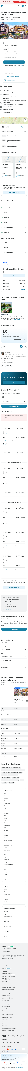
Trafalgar (6, 901)
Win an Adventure (8, 974)
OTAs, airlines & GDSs (7, 1017)
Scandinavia (6, 859)
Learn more (22, 289)
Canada (5, 874)
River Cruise (10, 775)
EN (4, 1035)
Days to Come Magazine (7, 973)
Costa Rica (6, 877)
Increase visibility (6, 997)
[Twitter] (7, 1042)
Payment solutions (6, 995)
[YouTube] (18, 1042)
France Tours (4, 780)
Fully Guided (4, 782)
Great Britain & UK (8, 845)
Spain (5, 869)
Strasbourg (4, 775)
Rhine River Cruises (8, 864)
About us (4, 966)
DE (8, 1035)
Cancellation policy (6, 979)
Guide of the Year (6, 1004)
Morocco (6, 810)
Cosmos (6, 891)
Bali (5, 815)
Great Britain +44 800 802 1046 (9, 1028)
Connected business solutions (8, 987)
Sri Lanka (6, 830)
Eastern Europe (7, 842)
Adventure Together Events (8, 989)
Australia (6, 798)
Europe (5, 800)
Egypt (5, 808)
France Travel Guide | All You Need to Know (11, 767)
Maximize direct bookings (7, 998)
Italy (5, 857)
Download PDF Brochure (13, 76)
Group (21, 780)
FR (17, 1035)
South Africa (6, 813)
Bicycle (5, 914)
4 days (16, 775)
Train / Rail (6, 931)
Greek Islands (7, 850)
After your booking (6, 978)
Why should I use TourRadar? (8, 976)
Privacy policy (5, 66)
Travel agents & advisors (7, 1012)
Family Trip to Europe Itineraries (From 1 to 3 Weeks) (13, 770)
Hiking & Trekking (8, 916)
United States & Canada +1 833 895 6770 (11, 1026)
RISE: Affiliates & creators (7, 1014)
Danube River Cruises (9, 840)
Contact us (4, 1023)
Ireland (5, 854)
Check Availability (14, 406)
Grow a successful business (8, 993)
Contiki (5, 889)
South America (7, 805)
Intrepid (5, 896)
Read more (17, 319)
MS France (7, 433)
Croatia (5, 837)
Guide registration (6, 1006)
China (5, 818)
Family (17, 780)
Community (4, 981)
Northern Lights (7, 919)
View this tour (5, 444)
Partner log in (5, 1019)
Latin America (7, 803)
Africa (5, 793)
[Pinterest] (14, 1042)
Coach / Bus (6, 928)
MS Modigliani (4, 314)
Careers (6, 968)
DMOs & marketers (6, 1015)
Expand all (23, 127)
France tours (11, 782)
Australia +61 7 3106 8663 (8, 1030)
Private (5, 938)
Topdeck (6, 899)
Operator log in (5, 1000)
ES (13, 1035)
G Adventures (7, 894)
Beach (5, 933)
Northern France (15, 777)
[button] (7, 176)
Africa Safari (6, 924)
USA (5, 879)
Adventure (6, 911)
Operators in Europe (6, 777)
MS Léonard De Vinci (9, 513)
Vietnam (6, 835)
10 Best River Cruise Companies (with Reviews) (12, 772)
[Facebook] (3, 1042)
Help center (4, 1025)
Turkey (5, 872)
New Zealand (7, 825)
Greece (5, 847)
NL (21, 1035)
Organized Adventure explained (9, 985)
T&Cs (22, 65)
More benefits (8, 609)
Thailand (6, 832)
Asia (5, 795)
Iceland (5, 852)
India (5, 820)
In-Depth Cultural (7, 926)
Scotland (6, 867)
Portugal (6, 862)
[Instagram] (11, 1042)
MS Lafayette (8, 562)
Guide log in (5, 1008)
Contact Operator (11, 80)
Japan (5, 822)
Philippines (6, 827)
